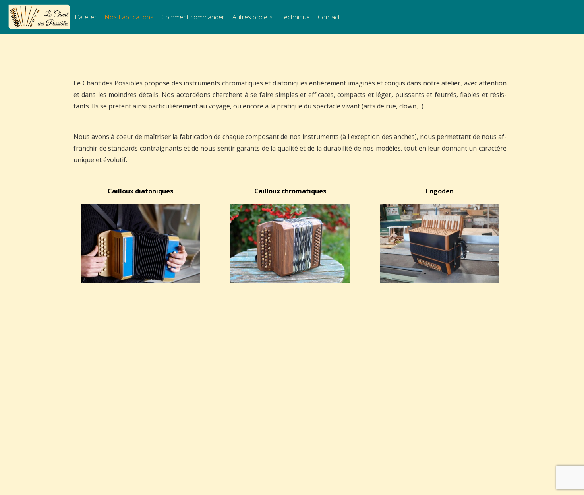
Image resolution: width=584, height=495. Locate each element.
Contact (329, 17)
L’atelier (86, 17)
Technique (295, 17)
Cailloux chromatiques (290, 191)
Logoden (440, 191)
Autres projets (252, 17)
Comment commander (192, 17)
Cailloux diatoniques (140, 191)
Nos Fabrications (128, 17)
